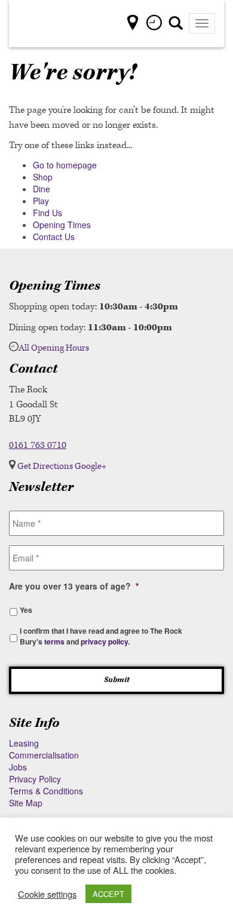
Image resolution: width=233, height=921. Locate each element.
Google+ (90, 466)
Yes (26, 609)
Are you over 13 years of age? (74, 586)
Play (41, 201)
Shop (43, 177)
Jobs (18, 767)
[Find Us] (136, 25)
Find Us (47, 213)
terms (54, 641)
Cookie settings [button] (47, 894)
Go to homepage (65, 165)
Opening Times (62, 225)
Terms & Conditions (46, 791)
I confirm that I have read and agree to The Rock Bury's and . (101, 636)
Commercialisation (44, 755)
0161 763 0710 (37, 445)
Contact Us (54, 236)
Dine (41, 189)
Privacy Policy (35, 779)
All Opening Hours (54, 348)
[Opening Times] (155, 25)
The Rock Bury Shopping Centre (45, 23)
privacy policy (104, 641)
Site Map (25, 803)
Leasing (24, 743)
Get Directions (45, 466)
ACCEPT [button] (108, 893)
